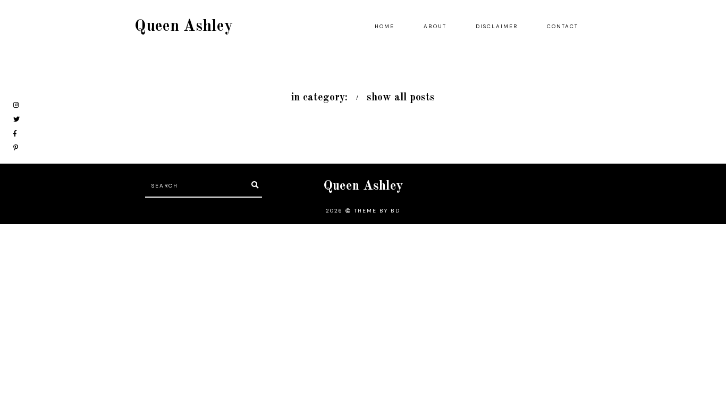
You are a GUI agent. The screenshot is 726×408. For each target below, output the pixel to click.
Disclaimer (497, 26)
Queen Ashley (183, 27)
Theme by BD (377, 210)
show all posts (401, 97)
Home (384, 26)
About (435, 26)
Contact (562, 26)
